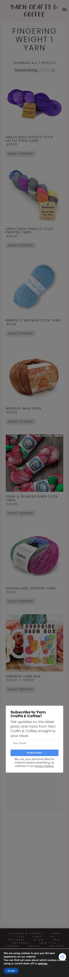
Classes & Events (26, 933)
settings (42, 963)
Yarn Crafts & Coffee (34, 11)
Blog (39, 940)
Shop (56, 933)
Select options (20, 154)
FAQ (20, 937)
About (35, 946)
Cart (37, 937)
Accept (11, 970)
